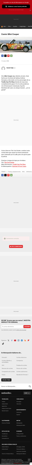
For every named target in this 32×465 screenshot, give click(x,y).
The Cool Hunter (9, 162)
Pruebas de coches (21, 365)
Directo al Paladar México (8, 453)
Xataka (3, 401)
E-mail (11, 56)
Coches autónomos (21, 371)
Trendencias (5, 433)
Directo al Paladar (6, 423)
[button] (11, 68)
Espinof (18, 414)
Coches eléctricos (21, 357)
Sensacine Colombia (21, 451)
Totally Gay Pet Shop (19, 164)
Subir (25, 393)
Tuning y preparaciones (14, 171)
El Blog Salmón (19, 433)
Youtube (15, 340)
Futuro (3, 374)
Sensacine (18, 412)
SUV (3, 365)
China (9, 26)
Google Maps (23, 26)
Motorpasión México (21, 453)
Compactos (19, 360)
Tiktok (3, 343)
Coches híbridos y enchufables (7, 361)
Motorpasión (19, 423)
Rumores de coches (7, 368)
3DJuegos (18, 401)
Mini (23, 171)
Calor (4, 26)
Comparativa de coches (8, 371)
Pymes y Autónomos (21, 436)
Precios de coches (21, 368)
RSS (25, 340)
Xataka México (5, 446)
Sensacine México (20, 449)
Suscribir (27, 326)
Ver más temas (6, 380)
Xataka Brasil (5, 449)
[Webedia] (6, 394)
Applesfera (4, 406)
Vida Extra (18, 403)
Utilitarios (29, 171)
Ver (17, 246)
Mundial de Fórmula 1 (22, 374)
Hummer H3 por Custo (19, 166)
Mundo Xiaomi (5, 410)
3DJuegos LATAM (20, 446)
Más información (18, 463)
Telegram (22, 340)
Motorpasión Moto (20, 425)
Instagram (18, 340)
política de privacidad (21, 330)
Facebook (2, 56)
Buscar (29, 386)
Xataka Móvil (5, 403)
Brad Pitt (30, 26)
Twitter (5, 56)
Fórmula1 (4, 357)
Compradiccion (5, 438)
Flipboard (8, 56)
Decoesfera (4, 436)
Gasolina (15, 26)
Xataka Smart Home (6, 408)
